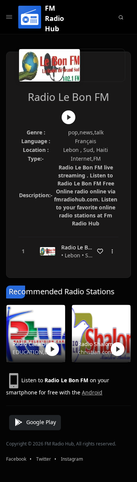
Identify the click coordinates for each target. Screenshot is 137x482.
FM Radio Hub (54, 18)
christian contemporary (99, 352)
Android (92, 392)
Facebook (16, 459)
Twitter (43, 459)
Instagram (72, 459)
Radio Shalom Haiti (99, 344)
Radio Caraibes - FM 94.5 (34, 344)
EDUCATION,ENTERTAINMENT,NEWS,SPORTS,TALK (34, 352)
